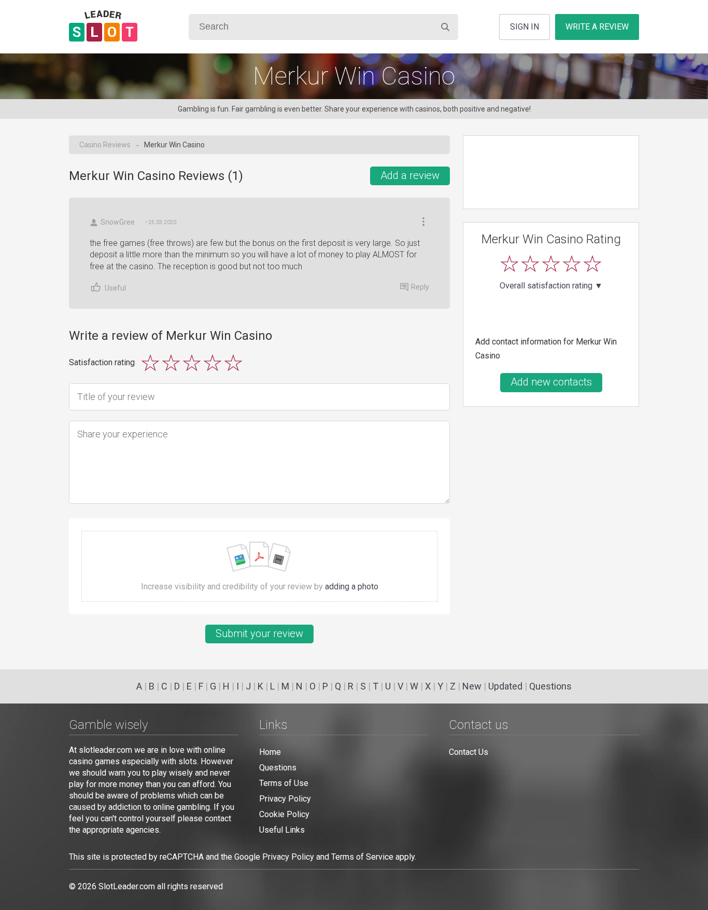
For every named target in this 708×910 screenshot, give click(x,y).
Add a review (410, 175)
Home (270, 752)
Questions (550, 686)
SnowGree (118, 222)
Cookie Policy (284, 814)
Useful (115, 288)
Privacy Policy (285, 799)
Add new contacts (551, 382)
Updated (505, 686)
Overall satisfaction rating (551, 286)
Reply (420, 287)
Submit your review (259, 633)
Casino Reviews (105, 145)
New (472, 686)
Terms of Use (283, 783)
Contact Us (468, 752)
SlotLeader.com (126, 886)
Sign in (524, 27)
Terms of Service (362, 857)
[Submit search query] (445, 27)
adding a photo (351, 586)
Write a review (597, 27)
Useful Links (282, 830)
